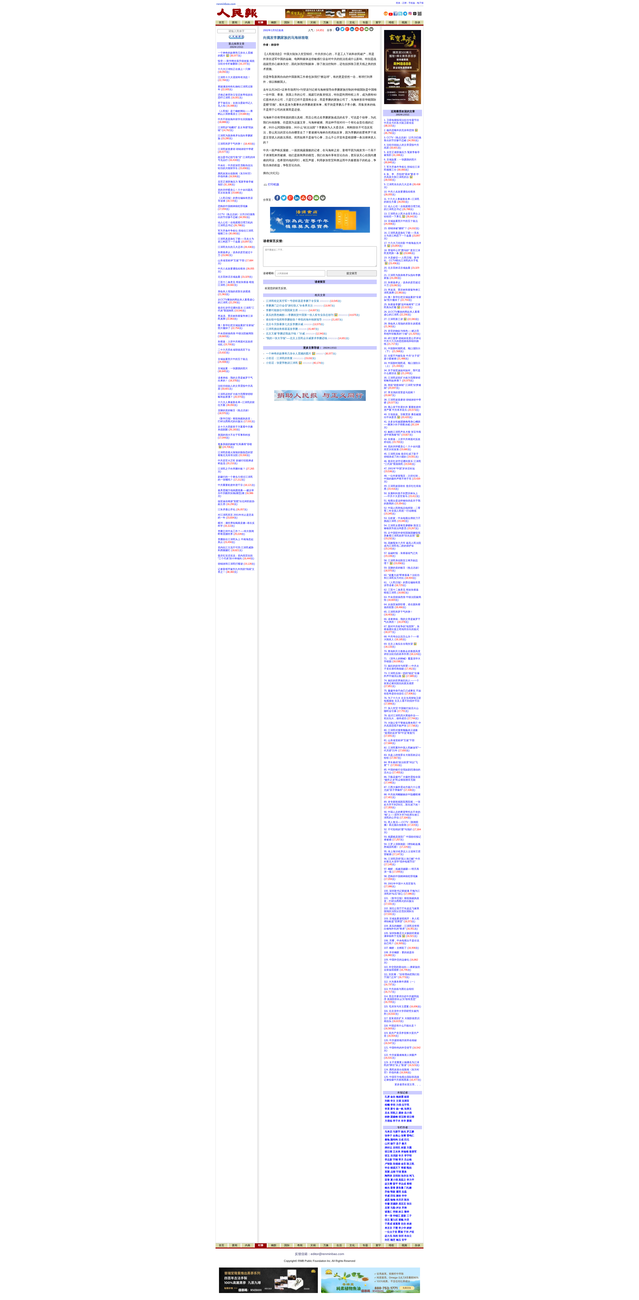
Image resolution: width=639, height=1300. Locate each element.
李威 (387, 1195)
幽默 (273, 22)
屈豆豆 (402, 1203)
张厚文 (408, 1108)
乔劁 (387, 1191)
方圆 (409, 1147)
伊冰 (398, 1207)
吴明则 (396, 1175)
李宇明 (408, 1155)
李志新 (388, 1159)
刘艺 (387, 1240)
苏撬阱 (394, 1203)
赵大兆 (388, 1236)
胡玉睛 (402, 1116)
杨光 (403, 1131)
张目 (409, 1203)
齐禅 (404, 1207)
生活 (339, 22)
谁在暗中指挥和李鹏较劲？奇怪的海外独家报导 (304, 319)
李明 (392, 1104)
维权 (391, 22)
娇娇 (409, 1228)
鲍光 (387, 1187)
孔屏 (387, 1096)
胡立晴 (410, 1116)
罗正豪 (410, 1131)
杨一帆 (400, 1108)
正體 (404, 3)
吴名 (387, 1112)
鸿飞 (411, 1175)
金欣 (392, 1096)
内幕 (247, 22)
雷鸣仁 (410, 1135)
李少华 (402, 1228)
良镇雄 (396, 1163)
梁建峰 (394, 1116)
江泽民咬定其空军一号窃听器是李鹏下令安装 (303, 300)
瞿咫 (398, 1191)
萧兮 (392, 1108)
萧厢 (409, 1120)
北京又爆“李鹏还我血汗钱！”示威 (296, 333)
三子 (409, 1215)
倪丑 (387, 1219)
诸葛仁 (388, 1211)
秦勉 (387, 1139)
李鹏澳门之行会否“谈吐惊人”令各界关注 (300, 305)
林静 (387, 1116)
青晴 (409, 1183)
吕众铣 (408, 1159)
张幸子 (388, 1135)
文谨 (398, 1100)
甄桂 (409, 1167)
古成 (401, 1139)
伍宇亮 (405, 1104)
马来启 (388, 1131)
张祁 (401, 1236)
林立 (401, 1211)
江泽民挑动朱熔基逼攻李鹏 (292, 328)
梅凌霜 (400, 1096)
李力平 (410, 1179)
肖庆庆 (400, 1199)
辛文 (392, 1100)
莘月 (401, 1159)
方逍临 (388, 1120)
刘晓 (387, 1100)
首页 (221, 22)
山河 (387, 1143)
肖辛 (403, 1120)
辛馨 (387, 1203)
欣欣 (403, 1223)
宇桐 (395, 1159)
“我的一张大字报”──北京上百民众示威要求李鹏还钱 (307, 338)
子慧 (395, 1228)
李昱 (387, 1108)
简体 (398, 3)
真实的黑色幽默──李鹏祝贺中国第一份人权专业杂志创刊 (313, 314)
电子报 (420, 3)
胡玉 (387, 1155)
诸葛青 (396, 1223)
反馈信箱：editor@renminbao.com (319, 1254)
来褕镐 (405, 1151)
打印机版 (273, 184)
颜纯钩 (394, 1139)
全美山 (396, 1135)
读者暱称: (268, 273)
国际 (287, 22)
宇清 (398, 1171)
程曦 (387, 1104)
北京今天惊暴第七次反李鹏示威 (295, 324)
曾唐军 (413, 1151)
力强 (398, 1104)
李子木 (396, 1120)
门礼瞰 (408, 1187)
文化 (352, 22)
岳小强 (408, 1112)
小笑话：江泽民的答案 (291, 358)
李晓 (395, 1211)
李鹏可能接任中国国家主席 (293, 310)
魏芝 (392, 1240)
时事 (260, 22)
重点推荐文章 (236, 43)
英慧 (387, 1171)
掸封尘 (388, 1147)
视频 (404, 22)
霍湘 (400, 1232)
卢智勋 (388, 1163)
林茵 (403, 1147)
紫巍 (401, 1219)
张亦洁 (405, 1175)
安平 (404, 1240)
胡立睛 (388, 1151)
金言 (403, 1163)
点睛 (392, 1171)
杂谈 (417, 22)
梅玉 (398, 1240)
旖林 (398, 1195)
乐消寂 (394, 1155)
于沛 (406, 1232)
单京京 (388, 1228)
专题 (365, 22)
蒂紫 (403, 1167)
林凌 (409, 1223)
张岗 (395, 1236)
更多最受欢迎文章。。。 (408, 1084)
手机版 (412, 3)
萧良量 (400, 1187)
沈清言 (405, 1100)
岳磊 (404, 1191)
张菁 (403, 1135)
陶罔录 (388, 1175)
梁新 (403, 1215)
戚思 (387, 1199)
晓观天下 (395, 1167)
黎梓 (406, 1211)
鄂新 (392, 1191)
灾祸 (313, 22)
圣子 (398, 1143)
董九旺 (394, 1219)
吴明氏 (396, 1147)
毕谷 (387, 1167)
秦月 (404, 1143)
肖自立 (408, 1236)
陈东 (406, 1199)
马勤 (392, 1207)
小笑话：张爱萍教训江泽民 (295, 362)
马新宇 (396, 1131)
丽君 (406, 1096)
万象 (326, 22)
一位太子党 (391, 1232)
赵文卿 (388, 1183)
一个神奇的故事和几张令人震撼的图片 (301, 353)
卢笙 (411, 1232)
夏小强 (394, 1179)
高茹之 (402, 1179)
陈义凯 (410, 1163)
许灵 (406, 1219)
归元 (406, 1139)
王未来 (396, 1151)
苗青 (387, 1179)
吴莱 (387, 1207)
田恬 (392, 1195)
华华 (404, 1195)
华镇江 (396, 1215)
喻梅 (392, 1199)
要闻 (234, 22)
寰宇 (378, 22)
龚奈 (401, 1112)
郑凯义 (394, 1112)
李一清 (388, 1215)
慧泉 (404, 1171)
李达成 (402, 1183)
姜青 (392, 1187)
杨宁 (392, 1143)
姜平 (395, 1183)
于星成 (388, 1223)
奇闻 (300, 22)
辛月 (401, 1155)
